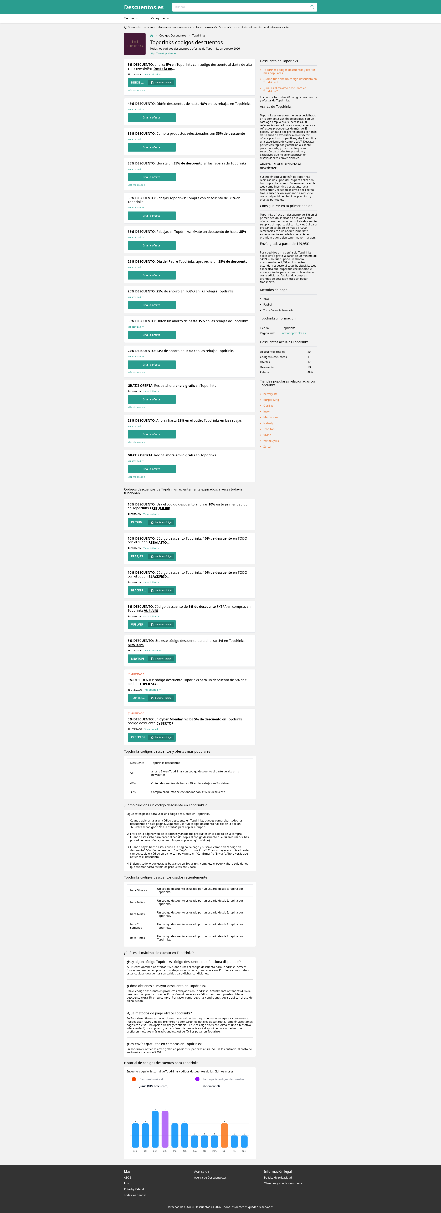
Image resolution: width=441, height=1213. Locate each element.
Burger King (271, 400)
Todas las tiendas (135, 1195)
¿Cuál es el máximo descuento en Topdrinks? (284, 89)
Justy (266, 411)
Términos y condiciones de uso (284, 1183)
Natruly (268, 423)
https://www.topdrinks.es (163, 53)
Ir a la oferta (151, 117)
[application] (190, 1124)
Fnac (127, 1183)
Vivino (267, 435)
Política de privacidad (278, 1177)
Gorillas (268, 405)
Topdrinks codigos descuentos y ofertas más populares (289, 71)
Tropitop (269, 429)
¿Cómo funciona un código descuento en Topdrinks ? (290, 80)
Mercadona (270, 417)
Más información (136, 90)
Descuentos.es (144, 7)
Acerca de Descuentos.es (210, 1177)
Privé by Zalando (135, 1189)
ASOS (127, 1177)
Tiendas (129, 18)
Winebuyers (271, 441)
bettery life (270, 394)
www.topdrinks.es (294, 333)
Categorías (158, 18)
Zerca (267, 446)
